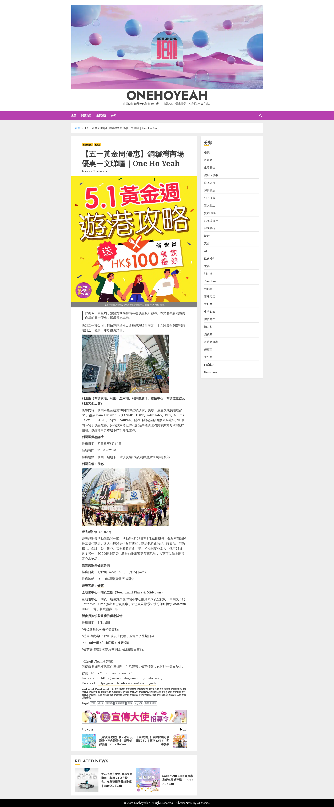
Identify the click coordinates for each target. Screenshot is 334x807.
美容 (207, 243)
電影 (207, 266)
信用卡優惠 (211, 175)
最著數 (208, 160)
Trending (210, 281)
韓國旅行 (209, 228)
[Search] (260, 115)
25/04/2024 (101, 171)
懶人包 (208, 327)
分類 (113, 115)
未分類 (208, 357)
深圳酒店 (209, 190)
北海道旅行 (211, 221)
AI (205, 251)
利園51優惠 (150, 703)
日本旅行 (209, 183)
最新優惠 (120, 703)
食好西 (208, 304)
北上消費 (209, 198)
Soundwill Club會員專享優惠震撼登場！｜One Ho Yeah (177, 780)
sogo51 (138, 703)
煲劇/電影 (210, 213)
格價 (207, 152)
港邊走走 (209, 296)
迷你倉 (208, 289)
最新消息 (101, 115)
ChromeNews (184, 803)
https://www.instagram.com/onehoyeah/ (131, 678)
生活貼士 (209, 168)
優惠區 (97, 144)
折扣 (100, 703)
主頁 (73, 115)
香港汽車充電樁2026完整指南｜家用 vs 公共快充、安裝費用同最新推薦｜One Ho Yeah (116, 780)
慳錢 (93, 703)
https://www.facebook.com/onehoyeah (127, 683)
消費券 (208, 334)
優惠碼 (109, 703)
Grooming (210, 372)
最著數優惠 (87, 144)
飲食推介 (209, 258)
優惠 (130, 703)
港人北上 (209, 205)
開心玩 (208, 274)
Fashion (209, 365)
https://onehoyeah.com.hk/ (111, 673)
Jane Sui (88, 171)
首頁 (77, 128)
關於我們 (86, 115)
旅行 (207, 236)
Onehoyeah (167, 95)
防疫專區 (209, 319)
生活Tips (209, 312)
